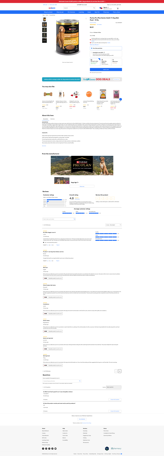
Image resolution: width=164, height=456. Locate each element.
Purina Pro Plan (93, 22)
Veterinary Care (86, 440)
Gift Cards (44, 437)
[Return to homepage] (52, 8)
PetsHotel (85, 433)
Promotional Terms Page (86, 422)
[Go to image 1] (44, 19)
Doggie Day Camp (87, 435)
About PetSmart (45, 430)
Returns (64, 437)
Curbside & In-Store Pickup (109, 433)
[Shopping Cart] (119, 9)
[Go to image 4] (44, 35)
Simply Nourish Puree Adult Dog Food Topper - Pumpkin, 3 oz (102, 102)
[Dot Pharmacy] (116, 448)
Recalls (75, 453)
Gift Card (45, 4)
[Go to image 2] (44, 24)
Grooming (85, 430)
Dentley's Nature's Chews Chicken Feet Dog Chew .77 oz (61, 102)
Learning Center (45, 440)
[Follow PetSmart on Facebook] (43, 449)
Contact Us (65, 433)
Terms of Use (79, 453)
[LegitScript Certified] (107, 449)
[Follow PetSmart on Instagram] (46, 449)
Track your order (53, 4)
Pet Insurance (86, 442)
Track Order (65, 435)
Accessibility (65, 440)
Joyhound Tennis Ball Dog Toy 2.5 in (88, 102)
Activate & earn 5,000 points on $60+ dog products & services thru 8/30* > (82, 1)
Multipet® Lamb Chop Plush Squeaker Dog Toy (75, 102)
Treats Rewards (45, 435)
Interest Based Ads (92, 453)
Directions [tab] (52, 119)
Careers (43, 433)
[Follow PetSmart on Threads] (49, 449)
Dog (43, 15)
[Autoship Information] (104, 52)
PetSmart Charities (46, 444)
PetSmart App (45, 442)
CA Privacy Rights (107, 453)
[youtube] (55, 449)
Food (47, 15)
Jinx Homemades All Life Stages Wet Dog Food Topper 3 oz (116, 102)
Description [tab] (45, 119)
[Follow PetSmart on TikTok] (52, 449)
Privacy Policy (85, 453)
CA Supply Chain (100, 453)
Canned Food (52, 15)
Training (84, 437)
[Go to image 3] (44, 30)
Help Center (65, 430)
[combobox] (79, 8)
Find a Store (106, 430)
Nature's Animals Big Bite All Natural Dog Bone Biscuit (48, 102)
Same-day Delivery (108, 435)
